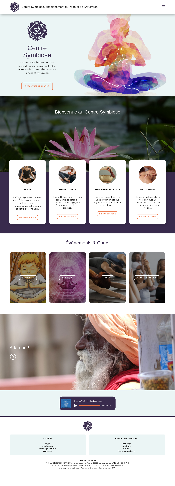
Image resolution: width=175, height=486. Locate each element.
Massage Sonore (47, 448)
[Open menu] (163, 7)
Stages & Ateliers (126, 451)
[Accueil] (14, 7)
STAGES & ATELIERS (147, 278)
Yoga (47, 444)
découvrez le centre (37, 86)
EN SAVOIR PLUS (27, 217)
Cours (126, 448)
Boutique (126, 446)
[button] (75, 405)
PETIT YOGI (28, 278)
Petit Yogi (126, 444)
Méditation (47, 446)
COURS (107, 278)
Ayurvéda (47, 451)
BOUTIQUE (67, 278)
